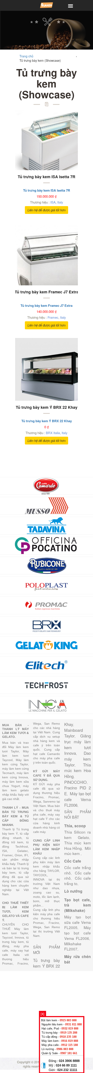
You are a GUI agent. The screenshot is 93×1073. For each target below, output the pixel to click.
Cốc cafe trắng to (77, 880)
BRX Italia (53, 432)
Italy (60, 202)
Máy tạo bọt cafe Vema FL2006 (77, 799)
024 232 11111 (67, 1070)
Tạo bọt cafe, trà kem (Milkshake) (77, 905)
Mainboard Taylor (73, 733)
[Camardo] (47, 485)
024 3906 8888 (69, 1061)
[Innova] (47, 704)
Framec (53, 317)
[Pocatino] (46, 545)
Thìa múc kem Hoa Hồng (77, 770)
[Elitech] (47, 665)
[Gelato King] (46, 645)
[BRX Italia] (47, 625)
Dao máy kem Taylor (77, 758)
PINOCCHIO (75, 782)
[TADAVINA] (47, 525)
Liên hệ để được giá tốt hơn (46, 210)
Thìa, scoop (75, 825)
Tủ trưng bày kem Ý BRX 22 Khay (46, 407)
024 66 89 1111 (66, 1065)
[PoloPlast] (47, 585)
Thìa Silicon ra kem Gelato (77, 834)
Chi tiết (41, 145)
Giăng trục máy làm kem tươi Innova (77, 744)
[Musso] (47, 505)
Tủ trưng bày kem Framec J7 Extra (47, 292)
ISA (53, 202)
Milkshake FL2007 (72, 946)
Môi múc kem (77, 850)
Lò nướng (73, 891)
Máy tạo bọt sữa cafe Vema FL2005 (77, 922)
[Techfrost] (47, 684)
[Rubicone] (47, 565)
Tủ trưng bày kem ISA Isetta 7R (46, 176)
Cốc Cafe (72, 861)
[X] (42, 1014)
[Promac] (47, 605)
